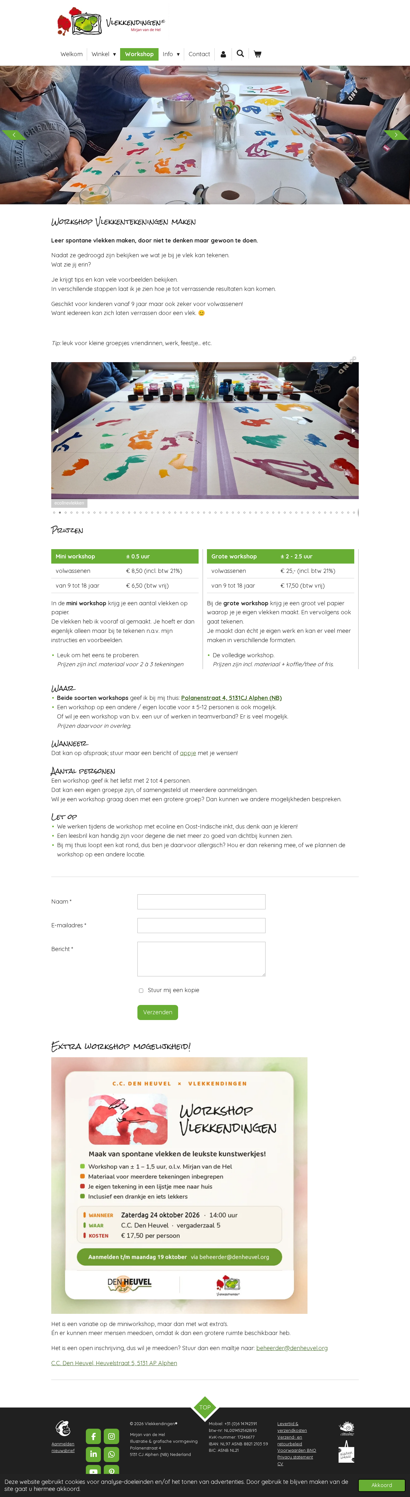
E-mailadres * (68, 925)
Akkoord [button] (382, 1485)
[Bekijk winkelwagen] (257, 54)
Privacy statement (295, 1456)
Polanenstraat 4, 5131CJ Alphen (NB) (231, 698)
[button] (353, 359)
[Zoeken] (240, 53)
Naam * (61, 901)
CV (280, 1463)
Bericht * (62, 949)
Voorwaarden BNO (296, 1450)
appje (188, 753)
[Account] (223, 54)
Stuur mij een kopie (173, 990)
